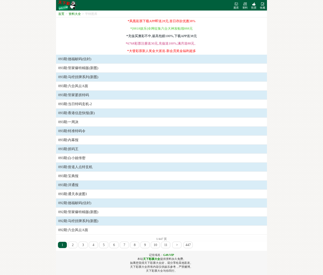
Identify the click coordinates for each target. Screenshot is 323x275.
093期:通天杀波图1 (72, 194)
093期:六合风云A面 (73, 86)
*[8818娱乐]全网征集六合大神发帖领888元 (161, 28)
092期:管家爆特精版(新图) (78, 212)
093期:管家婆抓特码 (73, 95)
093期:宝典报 (68, 176)
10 (155, 245)
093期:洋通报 (68, 185)
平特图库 (91, 14)
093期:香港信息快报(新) (76, 113)
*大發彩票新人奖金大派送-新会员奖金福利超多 (161, 51)
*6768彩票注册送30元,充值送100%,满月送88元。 (162, 43)
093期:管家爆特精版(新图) (78, 68)
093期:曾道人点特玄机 (75, 167)
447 (188, 245)
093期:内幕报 (68, 140)
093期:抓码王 (68, 149)
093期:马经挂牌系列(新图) (78, 77)
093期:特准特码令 (71, 131)
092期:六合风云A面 (73, 230)
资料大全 (75, 14)
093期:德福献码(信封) (74, 59)
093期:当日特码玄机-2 (75, 104)
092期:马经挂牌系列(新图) (78, 221)
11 (165, 245)
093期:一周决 (68, 122)
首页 (61, 14)
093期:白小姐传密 (71, 158)
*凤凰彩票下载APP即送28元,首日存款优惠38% (162, 21)
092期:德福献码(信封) (74, 203)
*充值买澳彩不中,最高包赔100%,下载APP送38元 (161, 36)
